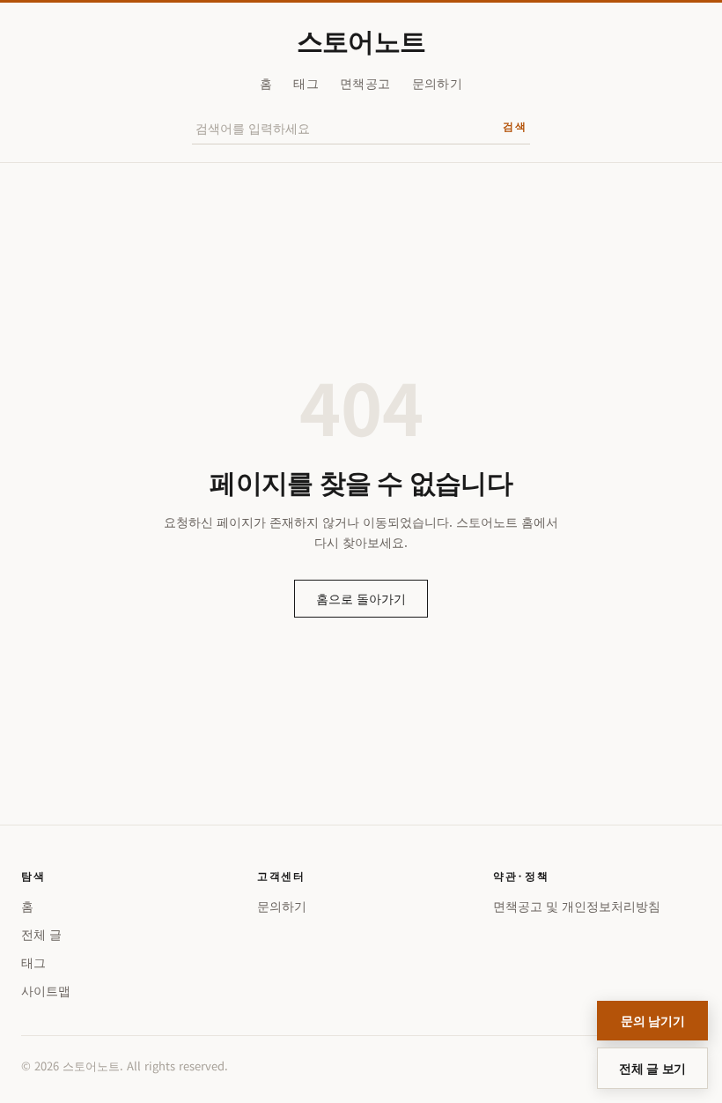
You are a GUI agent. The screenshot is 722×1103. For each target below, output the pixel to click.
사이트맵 (45, 990)
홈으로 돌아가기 (361, 598)
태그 (306, 83)
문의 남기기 (652, 1020)
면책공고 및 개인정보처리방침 (576, 905)
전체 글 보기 (652, 1068)
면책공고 (365, 83)
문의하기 (437, 83)
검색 (515, 125)
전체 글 (41, 934)
